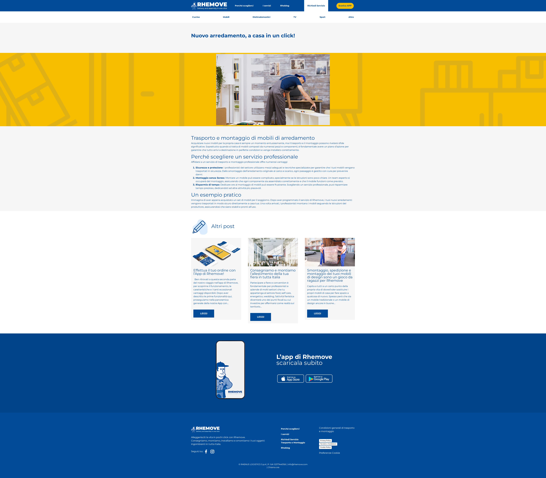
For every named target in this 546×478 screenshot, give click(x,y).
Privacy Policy (325, 440)
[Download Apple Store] (290, 378)
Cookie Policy (325, 447)
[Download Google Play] (319, 378)
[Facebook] (206, 451)
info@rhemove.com (298, 464)
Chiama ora (273, 467)
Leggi (203, 313)
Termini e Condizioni (328, 444)
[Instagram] (212, 451)
